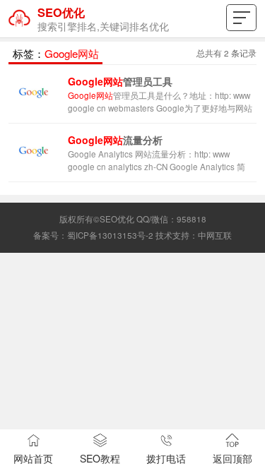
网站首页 (33, 458)
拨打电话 (166, 458)
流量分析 (115, 140)
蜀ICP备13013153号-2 (110, 235)
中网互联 (215, 235)
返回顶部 (232, 458)
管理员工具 (120, 81)
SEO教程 (100, 458)
